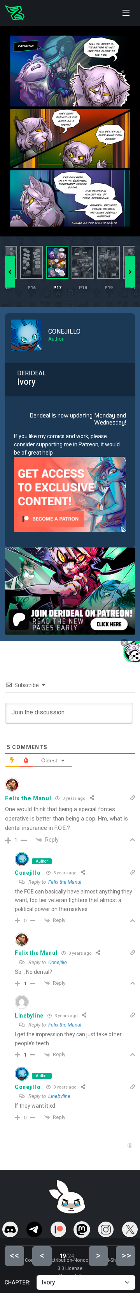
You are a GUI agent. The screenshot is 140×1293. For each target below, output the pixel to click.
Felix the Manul (64, 882)
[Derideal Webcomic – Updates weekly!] (14, 13)
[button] (130, 272)
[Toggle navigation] (126, 13)
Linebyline (59, 1096)
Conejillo (27, 873)
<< (14, 1255)
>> (126, 1255)
